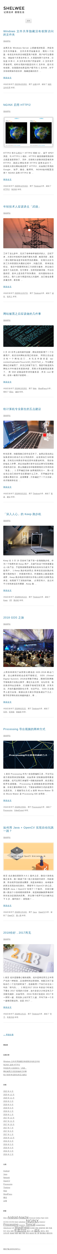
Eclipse (38, 1218)
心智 (31, 1231)
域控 (49, 84)
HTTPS (11, 1222)
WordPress (42, 388)
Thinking (37, 186)
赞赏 (27, 1233)
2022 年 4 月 (8, 1091)
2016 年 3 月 (8, 1151)
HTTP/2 (6, 189)
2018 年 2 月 (8, 1111)
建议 (9, 497)
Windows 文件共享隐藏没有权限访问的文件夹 (21, 1061)
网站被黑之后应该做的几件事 (22, 313)
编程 (20, 1233)
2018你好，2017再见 (17, 932)
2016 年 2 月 (8, 1154)
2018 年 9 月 (8, 1105)
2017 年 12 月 (8, 1118)
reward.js (22, 1225)
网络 (23, 1233)
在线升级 (42, 1228)
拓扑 (47, 1231)
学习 (4, 1231)
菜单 (28, 21)
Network (6, 1178)
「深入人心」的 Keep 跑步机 (22, 514)
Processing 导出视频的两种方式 (24, 729)
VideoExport (19, 810)
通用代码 (49, 1233)
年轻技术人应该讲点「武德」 (22, 206)
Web (34, 388)
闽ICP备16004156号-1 (11, 1249)
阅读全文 (7, 78)
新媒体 (19, 712)
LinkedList (22, 1222)
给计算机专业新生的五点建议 (22, 409)
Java (35, 912)
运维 (34, 84)
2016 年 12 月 (8, 1138)
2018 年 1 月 (8, 1115)
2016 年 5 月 (8, 1144)
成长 (37, 1230)
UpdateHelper (40, 1225)
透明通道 (43, 1233)
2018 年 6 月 (8, 1108)
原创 (36, 1228)
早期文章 (8, 1035)
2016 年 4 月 (8, 1148)
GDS (5, 712)
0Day (11, 392)
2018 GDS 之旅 (13, 617)
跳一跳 (18, 915)
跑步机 (16, 600)
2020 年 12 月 (8, 1095)
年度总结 (10, 1017)
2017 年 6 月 (8, 1131)
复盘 (50, 1228)
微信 (5, 1197)
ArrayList (32, 1218)
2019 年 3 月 (8, 1101)
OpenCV (41, 912)
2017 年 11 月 (8, 1121)
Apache (23, 1217)
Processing (36, 807)
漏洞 (17, 392)
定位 (8, 1231)
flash (42, 1218)
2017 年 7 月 (8, 1128)
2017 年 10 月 (8, 1124)
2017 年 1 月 (8, 1134)
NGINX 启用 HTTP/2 (17, 104)
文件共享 (7, 88)
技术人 (9, 296)
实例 (12, 1231)
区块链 (11, 712)
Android (6, 1171)
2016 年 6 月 (8, 1141)
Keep (5, 600)
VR (10, 600)
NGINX (14, 189)
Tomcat (30, 1224)
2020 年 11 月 (8, 1098)
